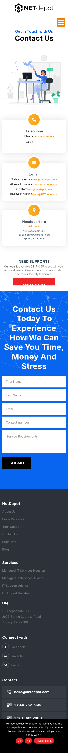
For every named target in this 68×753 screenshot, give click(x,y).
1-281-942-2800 (28, 718)
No (28, 740)
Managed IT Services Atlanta (22, 578)
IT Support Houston (16, 593)
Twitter (15, 665)
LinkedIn (16, 656)
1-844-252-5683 (44, 136)
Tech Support (12, 527)
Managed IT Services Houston (23, 570)
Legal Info (9, 542)
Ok (19, 740)
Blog (5, 549)
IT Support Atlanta (15, 586)
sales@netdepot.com (44, 179)
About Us (8, 511)
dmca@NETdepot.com (45, 194)
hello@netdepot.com (39, 189)
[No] (63, 736)
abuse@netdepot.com (45, 184)
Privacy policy (44, 740)
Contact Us (10, 534)
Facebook (17, 647)
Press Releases (13, 519)
